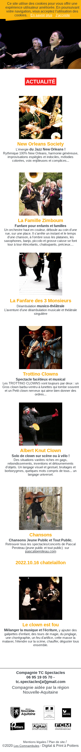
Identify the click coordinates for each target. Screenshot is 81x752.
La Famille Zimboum (40, 220)
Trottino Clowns (40, 374)
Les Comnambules (26, 745)
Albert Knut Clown (40, 450)
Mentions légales (34, 742)
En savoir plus (41, 15)
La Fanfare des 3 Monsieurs (40, 300)
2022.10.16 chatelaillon (41, 562)
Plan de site (57, 742)
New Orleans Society (40, 144)
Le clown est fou (40, 624)
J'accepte (63, 15)
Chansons (40, 534)
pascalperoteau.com (40, 551)
